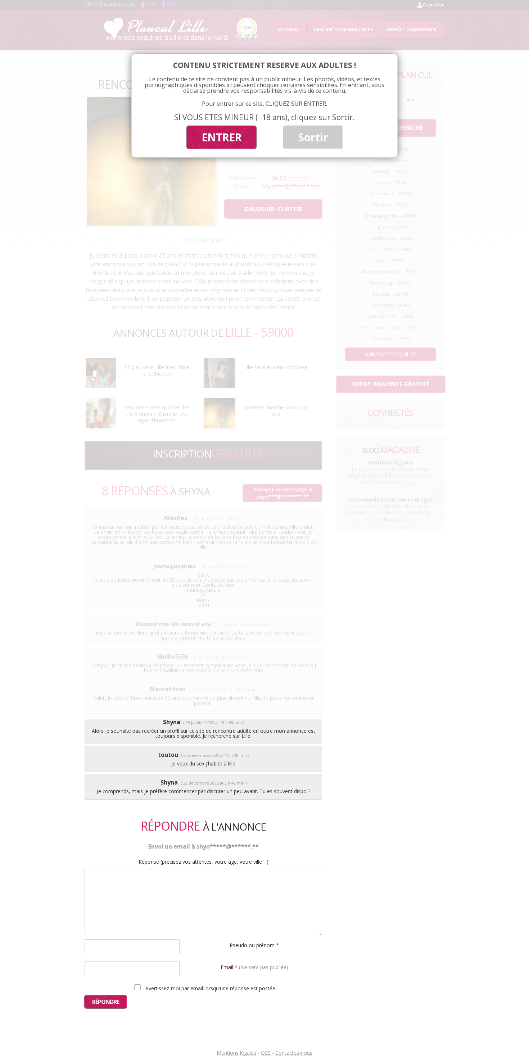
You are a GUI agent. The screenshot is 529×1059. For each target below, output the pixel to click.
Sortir (313, 137)
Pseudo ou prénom (254, 945)
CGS (266, 1052)
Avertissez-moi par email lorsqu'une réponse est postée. (210, 988)
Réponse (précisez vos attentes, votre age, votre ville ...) (203, 861)
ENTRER (221, 137)
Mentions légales (236, 1052)
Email (254, 967)
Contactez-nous (293, 1052)
